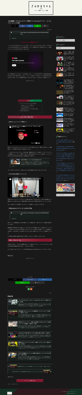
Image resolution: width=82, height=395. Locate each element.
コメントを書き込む (30, 380)
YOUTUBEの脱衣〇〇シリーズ (28, 107)
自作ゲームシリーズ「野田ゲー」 (28, 105)
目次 (28, 100)
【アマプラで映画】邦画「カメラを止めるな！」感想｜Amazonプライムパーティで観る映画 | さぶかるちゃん (65, 168)
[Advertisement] (30, 89)
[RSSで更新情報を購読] (31, 289)
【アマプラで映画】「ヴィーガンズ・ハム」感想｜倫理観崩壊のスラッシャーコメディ (65, 165)
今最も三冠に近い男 (24, 110)
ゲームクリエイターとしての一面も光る (28, 103)
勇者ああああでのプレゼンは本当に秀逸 (30, 108)
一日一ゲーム (11, 255)
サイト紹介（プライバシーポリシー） (68, 391)
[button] (45, 26)
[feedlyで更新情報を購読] (29, 289)
